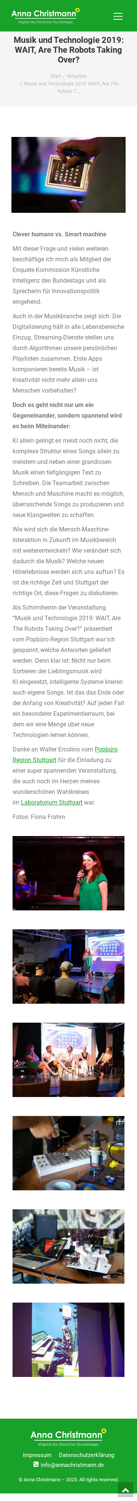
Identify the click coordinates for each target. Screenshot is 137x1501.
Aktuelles (77, 76)
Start (56, 76)
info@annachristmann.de (72, 1465)
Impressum (37, 1455)
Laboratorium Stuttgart (52, 802)
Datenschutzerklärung (86, 1455)
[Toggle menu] (118, 16)
